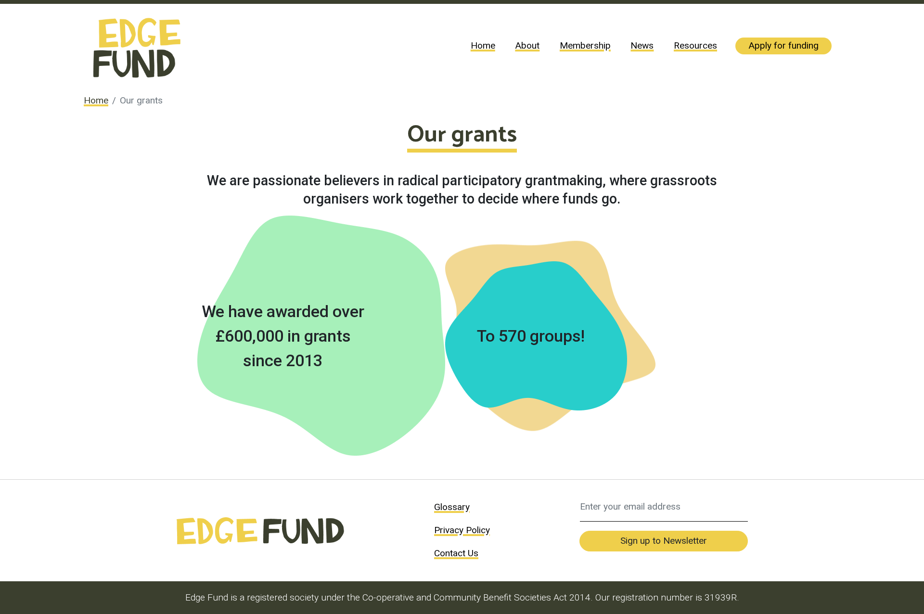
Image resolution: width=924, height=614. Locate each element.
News (642, 45)
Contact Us (456, 553)
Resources (695, 45)
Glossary (452, 506)
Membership (585, 45)
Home (483, 45)
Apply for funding (783, 45)
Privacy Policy (462, 530)
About (527, 45)
